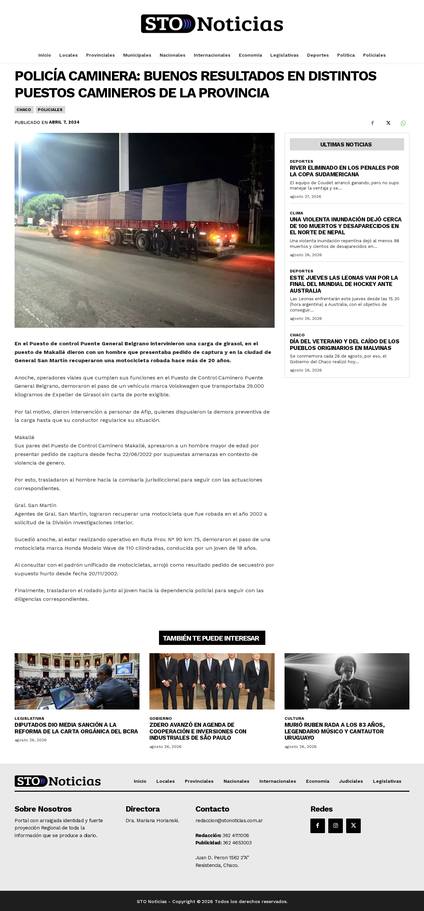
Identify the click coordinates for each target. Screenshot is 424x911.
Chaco (24, 109)
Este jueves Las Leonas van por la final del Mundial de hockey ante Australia (344, 284)
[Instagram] (335, 826)
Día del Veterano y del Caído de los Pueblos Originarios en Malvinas (344, 344)
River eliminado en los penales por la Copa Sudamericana (344, 171)
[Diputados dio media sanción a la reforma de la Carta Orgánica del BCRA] (77, 681)
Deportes (301, 161)
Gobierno (160, 718)
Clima (296, 213)
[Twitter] (387, 123)
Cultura (294, 718)
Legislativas (29, 718)
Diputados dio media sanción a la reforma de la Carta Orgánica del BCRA (76, 728)
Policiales (50, 109)
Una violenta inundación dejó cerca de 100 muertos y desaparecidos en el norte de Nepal (346, 226)
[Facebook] (372, 123)
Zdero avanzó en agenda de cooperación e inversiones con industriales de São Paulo (197, 731)
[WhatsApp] (402, 123)
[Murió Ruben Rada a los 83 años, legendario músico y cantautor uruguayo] (347, 681)
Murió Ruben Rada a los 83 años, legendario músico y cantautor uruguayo (335, 731)
